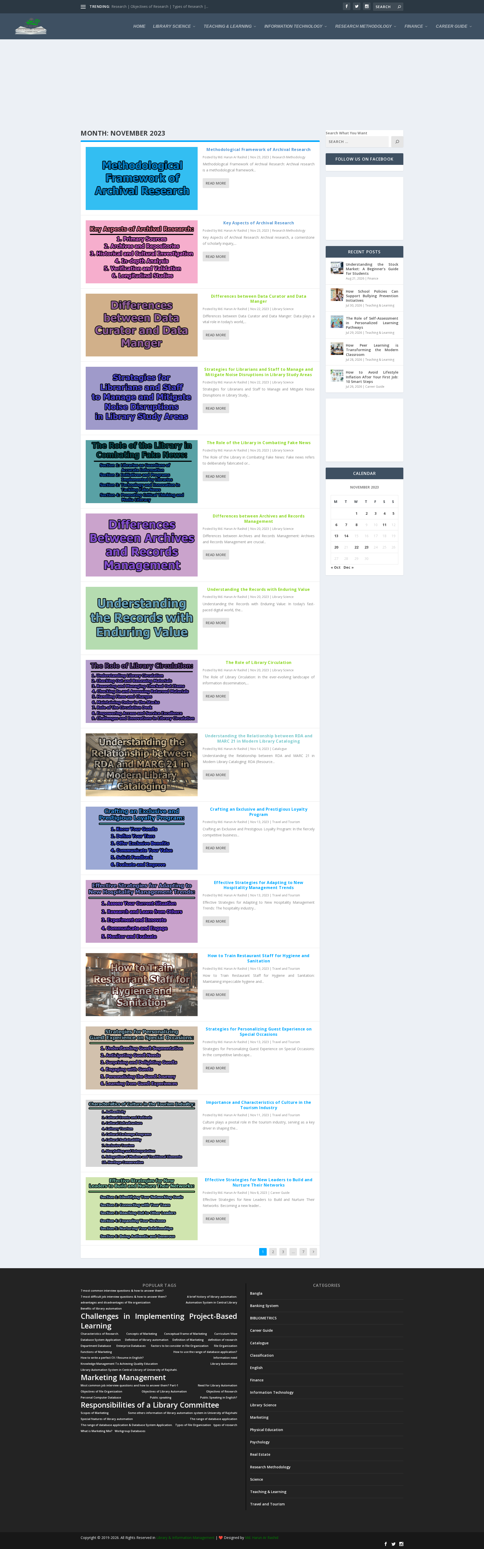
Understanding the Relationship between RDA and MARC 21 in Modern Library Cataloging (259, 738)
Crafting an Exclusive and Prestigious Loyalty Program (259, 811)
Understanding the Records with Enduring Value (258, 589)
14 (346, 535)
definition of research (222, 1340)
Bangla (256, 1293)
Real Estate (260, 1454)
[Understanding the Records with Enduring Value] (142, 618)
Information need (225, 1357)
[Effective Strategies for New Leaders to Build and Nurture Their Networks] (142, 1208)
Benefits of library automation (101, 1308)
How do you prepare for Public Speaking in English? (153, 6)
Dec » (349, 567)
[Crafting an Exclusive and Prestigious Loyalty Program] (142, 838)
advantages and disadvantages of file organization (115, 1302)
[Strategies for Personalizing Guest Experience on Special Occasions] (142, 1057)
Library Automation (223, 1363)
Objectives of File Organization (101, 1391)
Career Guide (451, 26)
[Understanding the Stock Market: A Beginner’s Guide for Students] (337, 267)
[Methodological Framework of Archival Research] (142, 178)
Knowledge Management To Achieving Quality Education (119, 1363)
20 (336, 547)
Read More (216, 183)
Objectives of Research (221, 1391)
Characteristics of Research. (100, 1333)
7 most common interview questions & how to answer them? (122, 1290)
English (256, 1367)
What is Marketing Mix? (96, 1431)
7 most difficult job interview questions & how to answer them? (124, 1296)
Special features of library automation (107, 1419)
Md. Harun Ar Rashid (232, 157)
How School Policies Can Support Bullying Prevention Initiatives (372, 296)
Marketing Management (123, 1377)
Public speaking (160, 1397)
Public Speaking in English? (218, 1397)
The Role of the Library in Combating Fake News (259, 442)
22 (356, 547)
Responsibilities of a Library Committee (150, 1405)
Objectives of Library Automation (164, 1391)
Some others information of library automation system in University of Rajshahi (182, 1413)
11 (384, 524)
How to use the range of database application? (205, 1352)
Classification (262, 1355)
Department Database (96, 1346)
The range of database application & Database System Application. (127, 1425)
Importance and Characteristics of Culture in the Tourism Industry (258, 1105)
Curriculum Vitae (225, 1333)
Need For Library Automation (217, 1385)
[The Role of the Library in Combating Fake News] (142, 471)
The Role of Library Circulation (259, 662)
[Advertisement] (232, 84)
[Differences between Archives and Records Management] (142, 544)
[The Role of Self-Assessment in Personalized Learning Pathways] (337, 321)
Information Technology (293, 26)
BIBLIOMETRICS (263, 1318)
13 (336, 535)
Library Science (172, 26)
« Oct (336, 567)
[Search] (397, 141)
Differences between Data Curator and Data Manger (259, 298)
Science (256, 1479)
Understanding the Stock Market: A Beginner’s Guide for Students (372, 269)
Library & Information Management (185, 1537)
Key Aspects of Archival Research (258, 223)
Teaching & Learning (228, 26)
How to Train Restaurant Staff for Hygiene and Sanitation (259, 958)
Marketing (259, 1417)
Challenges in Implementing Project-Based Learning (159, 1320)
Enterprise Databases (131, 1346)
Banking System (264, 1305)
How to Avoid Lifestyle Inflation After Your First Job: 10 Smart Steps (372, 377)
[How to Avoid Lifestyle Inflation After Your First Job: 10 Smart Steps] (337, 375)
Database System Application (101, 1340)
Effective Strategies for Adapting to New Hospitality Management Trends (259, 885)
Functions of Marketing (96, 1352)
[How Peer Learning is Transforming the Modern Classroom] (337, 348)
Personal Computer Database (101, 1397)
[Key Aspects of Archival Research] (142, 251)
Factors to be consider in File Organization (179, 1346)
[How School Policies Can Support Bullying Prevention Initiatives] (337, 294)
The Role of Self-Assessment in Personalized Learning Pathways (372, 323)
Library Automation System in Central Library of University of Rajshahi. (129, 1370)
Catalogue (279, 749)
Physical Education (266, 1429)
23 (367, 547)
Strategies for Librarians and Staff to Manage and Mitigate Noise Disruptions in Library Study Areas (258, 372)
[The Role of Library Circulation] (142, 691)
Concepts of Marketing (141, 1333)
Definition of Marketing (188, 1340)
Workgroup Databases (130, 1431)
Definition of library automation (146, 1340)
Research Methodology (363, 26)
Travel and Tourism (286, 822)
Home (139, 26)
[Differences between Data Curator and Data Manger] (142, 325)
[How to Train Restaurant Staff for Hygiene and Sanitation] (142, 984)
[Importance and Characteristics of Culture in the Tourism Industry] (142, 1133)
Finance (414, 26)
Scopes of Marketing (95, 1413)
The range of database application (213, 1419)
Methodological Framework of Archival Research (258, 149)
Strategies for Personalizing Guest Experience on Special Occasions (259, 1031)
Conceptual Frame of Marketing (185, 1333)
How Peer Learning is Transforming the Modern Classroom (372, 350)
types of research (225, 1425)
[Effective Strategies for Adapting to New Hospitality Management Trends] (142, 911)
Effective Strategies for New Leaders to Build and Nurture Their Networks (259, 1182)
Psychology (260, 1442)
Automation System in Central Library (211, 1302)
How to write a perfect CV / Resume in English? (112, 1357)
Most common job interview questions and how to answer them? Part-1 (129, 1385)
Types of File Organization (193, 1425)
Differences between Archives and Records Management (259, 518)
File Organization (225, 1346)
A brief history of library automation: (212, 1296)
